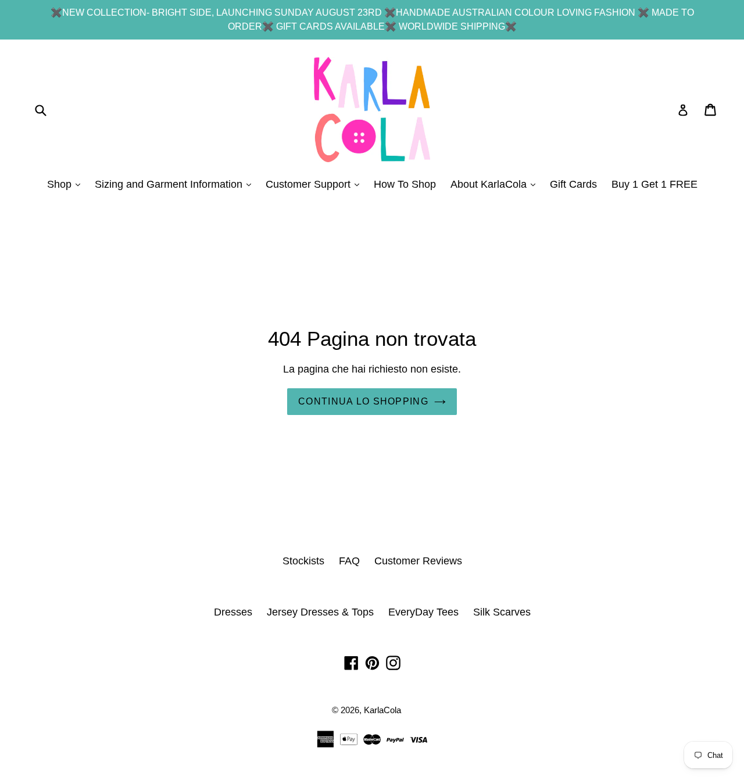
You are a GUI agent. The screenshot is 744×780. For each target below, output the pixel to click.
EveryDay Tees (423, 612)
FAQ (349, 561)
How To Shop (405, 184)
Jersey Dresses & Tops (320, 612)
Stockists (303, 561)
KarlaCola (382, 710)
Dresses (233, 612)
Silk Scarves (502, 612)
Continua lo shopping (363, 401)
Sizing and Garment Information (176, 184)
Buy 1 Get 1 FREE (654, 184)
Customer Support (315, 184)
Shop (66, 184)
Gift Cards (573, 184)
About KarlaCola (495, 184)
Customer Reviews (418, 561)
